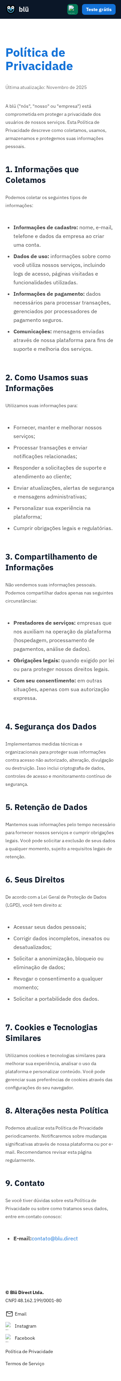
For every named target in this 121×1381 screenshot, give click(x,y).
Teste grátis (99, 9)
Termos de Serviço (24, 1364)
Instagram (25, 1326)
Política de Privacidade (29, 1351)
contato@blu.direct (55, 1238)
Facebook (25, 1338)
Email (16, 1314)
